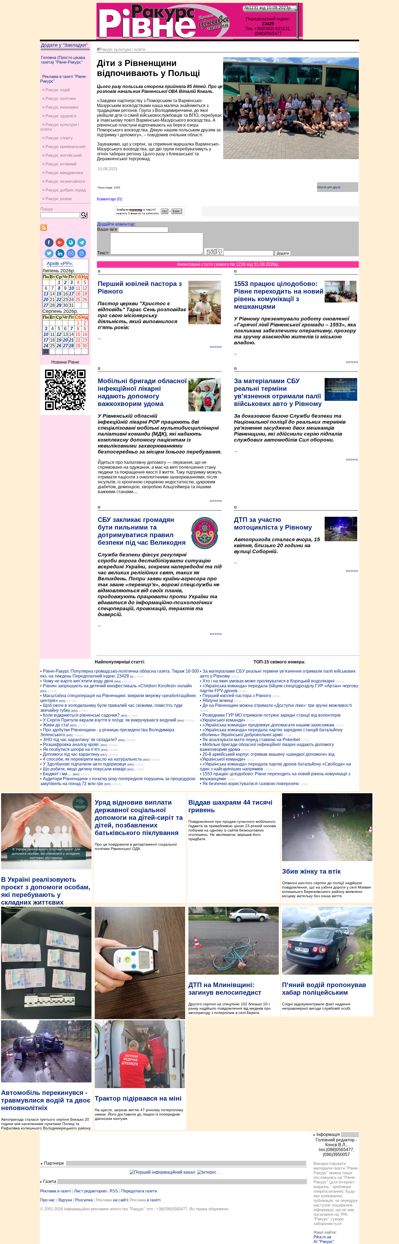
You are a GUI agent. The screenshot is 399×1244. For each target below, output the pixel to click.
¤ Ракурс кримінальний (63, 146)
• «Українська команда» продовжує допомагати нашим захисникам (267, 725)
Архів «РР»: (60, 263)
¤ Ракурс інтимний (59, 164)
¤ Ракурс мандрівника (62, 172)
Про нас (47, 1200)
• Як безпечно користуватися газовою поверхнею (249, 783)
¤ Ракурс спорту (57, 138)
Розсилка (84, 1200)
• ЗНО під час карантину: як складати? (78, 739)
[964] (117, 681)
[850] (104, 749)
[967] (103, 754)
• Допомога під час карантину (69, 754)
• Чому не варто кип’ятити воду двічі (76, 681)
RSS (114, 1191)
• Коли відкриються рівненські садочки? (80, 715)
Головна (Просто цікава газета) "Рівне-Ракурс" (63, 59)
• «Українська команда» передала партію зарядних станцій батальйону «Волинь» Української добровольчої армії (271, 732)
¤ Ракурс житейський (62, 155)
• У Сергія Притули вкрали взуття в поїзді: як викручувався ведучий (108, 720)
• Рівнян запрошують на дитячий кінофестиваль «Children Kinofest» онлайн (116, 686)
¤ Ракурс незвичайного (63, 181)
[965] (43, 691)
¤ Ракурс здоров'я (59, 116)
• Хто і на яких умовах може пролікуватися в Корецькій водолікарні (267, 681)
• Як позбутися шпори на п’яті (70, 749)
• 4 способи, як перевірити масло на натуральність (91, 759)
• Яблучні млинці (216, 700)
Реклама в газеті (55, 1191)
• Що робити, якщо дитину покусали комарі (83, 769)
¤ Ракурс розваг (57, 198)
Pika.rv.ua (322, 1236)
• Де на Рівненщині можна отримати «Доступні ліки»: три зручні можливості (276, 705)
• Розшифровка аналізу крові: (70, 744)
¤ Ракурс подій (56, 89)
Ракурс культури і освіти (122, 49)
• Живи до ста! (54, 725)
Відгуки (65, 1200)
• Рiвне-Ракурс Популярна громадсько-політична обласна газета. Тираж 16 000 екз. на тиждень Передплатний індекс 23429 (119, 673)
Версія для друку (329, 187)
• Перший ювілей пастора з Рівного (235, 695)
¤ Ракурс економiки (60, 107)
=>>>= (216, 347)
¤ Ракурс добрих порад (64, 190)
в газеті (153, 1200)
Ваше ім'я (107, 229)
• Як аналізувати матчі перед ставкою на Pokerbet (250, 739)
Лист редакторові (90, 1191)
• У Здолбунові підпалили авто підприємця (83, 764)
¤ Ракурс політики (59, 98)
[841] (104, 745)
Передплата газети (139, 1191)
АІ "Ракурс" (324, 1241)
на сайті (120, 1200)
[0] (131, 676)
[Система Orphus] (149, 214)
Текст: (103, 253)
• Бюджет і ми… (56, 773)
